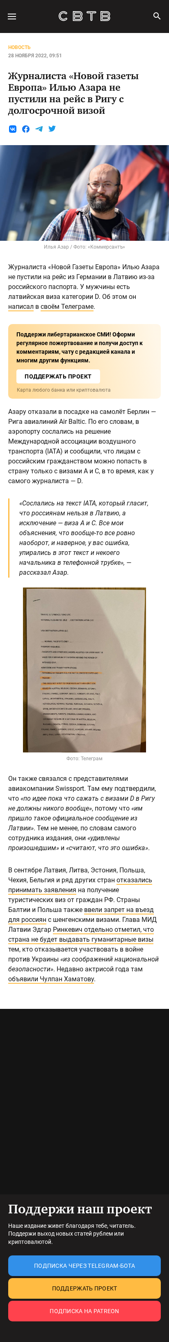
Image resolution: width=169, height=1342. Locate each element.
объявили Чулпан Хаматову (51, 979)
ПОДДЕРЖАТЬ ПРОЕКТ (58, 376)
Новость (19, 47)
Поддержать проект (84, 1288)
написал (21, 306)
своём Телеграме (67, 306)
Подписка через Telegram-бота (84, 1265)
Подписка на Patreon (84, 1311)
